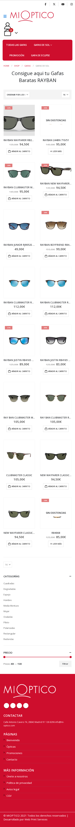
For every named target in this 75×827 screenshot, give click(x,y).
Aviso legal (12, 789)
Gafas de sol (42, 44)
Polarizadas (9, 628)
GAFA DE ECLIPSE (40, 55)
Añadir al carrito (21, 151)
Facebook (6, 705)
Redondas (8, 639)
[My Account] (7, 25)
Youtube (19, 705)
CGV (9, 795)
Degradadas (9, 589)
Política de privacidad (19, 783)
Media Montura (11, 605)
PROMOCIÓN (16, 55)
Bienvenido (13, 740)
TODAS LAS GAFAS (16, 44)
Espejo (6, 594)
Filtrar (65, 663)
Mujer (6, 611)
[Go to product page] (19, 225)
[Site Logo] (19, 16)
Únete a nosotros (17, 776)
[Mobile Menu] (6, 16)
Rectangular (9, 633)
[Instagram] (71, 4)
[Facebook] (45, 4)
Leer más (57, 151)
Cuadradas (8, 583)
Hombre (7, 600)
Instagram (25, 705)
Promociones (14, 753)
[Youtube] (63, 4)
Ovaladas (8, 616)
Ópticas (11, 746)
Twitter (13, 705)
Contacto (11, 759)
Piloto (6, 622)
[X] (54, 4)
